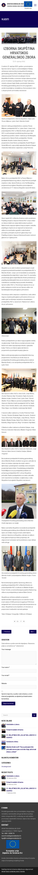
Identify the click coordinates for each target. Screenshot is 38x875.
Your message (6, 649)
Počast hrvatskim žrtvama (14, 730)
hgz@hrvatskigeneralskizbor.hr (11, 838)
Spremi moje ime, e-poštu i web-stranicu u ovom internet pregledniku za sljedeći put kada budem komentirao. (17, 696)
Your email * (5, 675)
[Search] (34, 715)
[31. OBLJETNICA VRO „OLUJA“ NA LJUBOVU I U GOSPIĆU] (4, 736)
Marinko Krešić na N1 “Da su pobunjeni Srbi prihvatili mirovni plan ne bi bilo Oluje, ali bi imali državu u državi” (21, 749)
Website (4, 683)
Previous (7, 632)
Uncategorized (6, 766)
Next (32, 632)
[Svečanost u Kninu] (4, 742)
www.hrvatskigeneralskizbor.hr (11, 836)
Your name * (6, 667)
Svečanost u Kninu (12, 741)
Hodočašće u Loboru (12, 724)
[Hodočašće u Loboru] (4, 725)
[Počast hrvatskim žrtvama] (4, 731)
